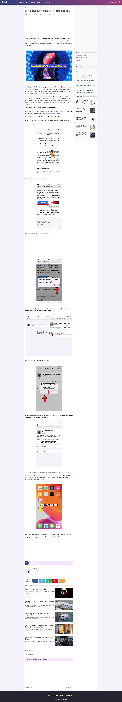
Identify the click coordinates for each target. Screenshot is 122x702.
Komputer (45, 2)
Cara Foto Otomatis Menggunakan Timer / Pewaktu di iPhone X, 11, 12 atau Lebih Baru (39, 626)
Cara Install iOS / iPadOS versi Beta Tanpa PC (47, 10)
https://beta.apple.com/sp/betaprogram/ (53, 113)
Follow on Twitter (80, 55)
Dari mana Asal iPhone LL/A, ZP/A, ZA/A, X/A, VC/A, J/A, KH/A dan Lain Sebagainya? (82, 102)
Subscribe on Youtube (81, 57)
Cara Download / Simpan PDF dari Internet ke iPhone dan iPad (39, 602)
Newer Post (29, 687)
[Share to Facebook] (35, 581)
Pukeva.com (64, 699)
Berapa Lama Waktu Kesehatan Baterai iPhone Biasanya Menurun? (81, 110)
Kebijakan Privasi (69, 695)
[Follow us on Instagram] (108, 2)
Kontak (61, 695)
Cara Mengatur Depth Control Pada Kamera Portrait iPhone (39, 638)
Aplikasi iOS (26, 2)
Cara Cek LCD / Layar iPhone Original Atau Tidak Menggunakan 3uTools (82, 118)
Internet (51, 2)
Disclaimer (55, 695)
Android (39, 2)
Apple (20, 2)
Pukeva (36, 568)
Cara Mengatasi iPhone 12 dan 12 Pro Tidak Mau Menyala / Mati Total (38, 614)
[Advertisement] (49, 27)
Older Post (69, 687)
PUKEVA (4, 2)
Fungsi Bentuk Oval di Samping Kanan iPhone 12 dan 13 (81, 127)
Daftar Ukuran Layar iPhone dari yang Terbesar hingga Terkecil (82, 134)
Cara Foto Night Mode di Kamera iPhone (36, 589)
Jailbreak (33, 2)
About (49, 695)
